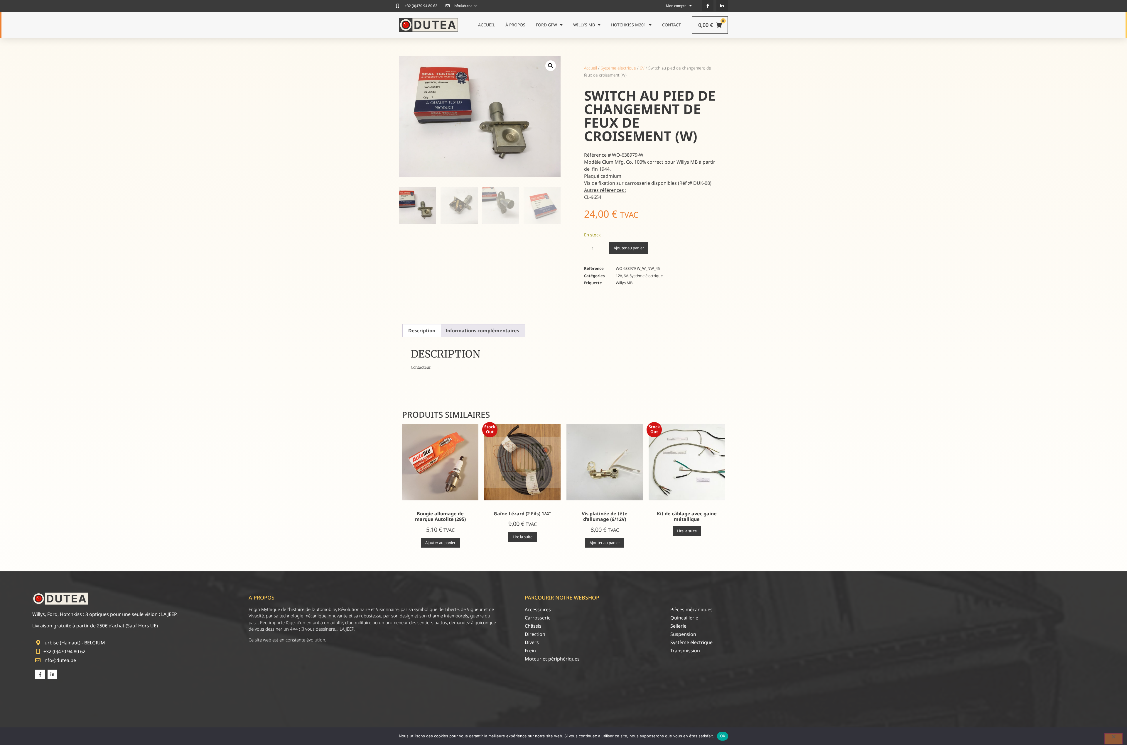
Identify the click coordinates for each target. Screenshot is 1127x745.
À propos (515, 25)
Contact (671, 25)
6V (642, 68)
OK (723, 736)
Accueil (486, 25)
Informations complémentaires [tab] (482, 330)
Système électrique (618, 68)
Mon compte (676, 5)
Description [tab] (421, 330)
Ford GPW (546, 25)
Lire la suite (522, 536)
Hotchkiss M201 (628, 25)
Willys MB (584, 25)
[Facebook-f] (707, 5)
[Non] (1113, 738)
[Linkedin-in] (722, 5)
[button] (550, 65)
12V (619, 275)
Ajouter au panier (629, 247)
